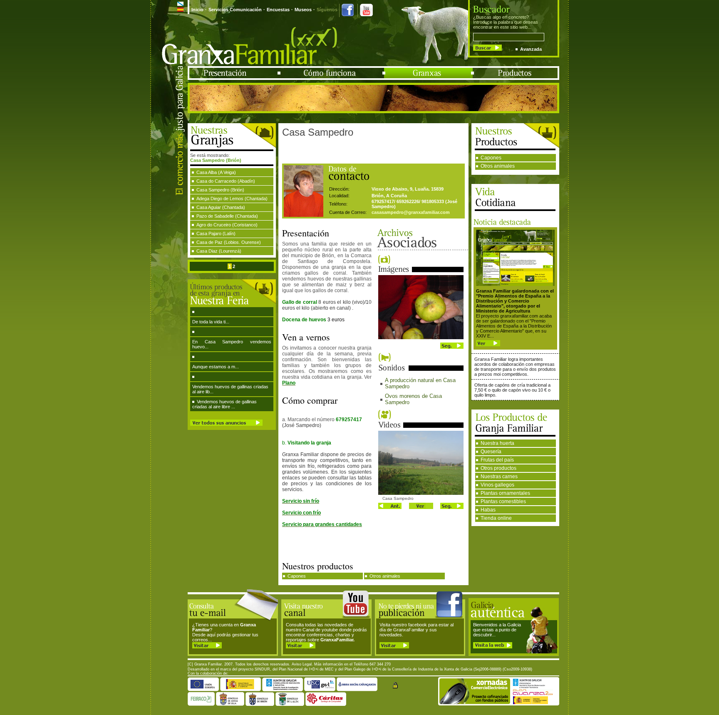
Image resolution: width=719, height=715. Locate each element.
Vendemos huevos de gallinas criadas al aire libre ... (224, 404)
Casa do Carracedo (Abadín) (225, 181)
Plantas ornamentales (505, 493)
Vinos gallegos (497, 485)
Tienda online (496, 518)
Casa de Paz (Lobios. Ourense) (228, 242)
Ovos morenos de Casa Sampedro (413, 399)
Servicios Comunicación (235, 9)
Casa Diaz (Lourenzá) (218, 250)
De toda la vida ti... (210, 321)
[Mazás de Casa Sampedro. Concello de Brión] (421, 337)
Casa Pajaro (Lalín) (216, 233)
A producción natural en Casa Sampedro (420, 383)
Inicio (197, 9)
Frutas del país (497, 460)
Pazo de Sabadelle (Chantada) (227, 216)
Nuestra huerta (497, 443)
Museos (303, 9)
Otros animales (498, 166)
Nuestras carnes (499, 476)
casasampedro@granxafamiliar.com (411, 212)
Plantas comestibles (503, 501)
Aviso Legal (302, 664)
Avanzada (531, 49)
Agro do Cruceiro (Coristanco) (227, 224)
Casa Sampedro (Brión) (220, 189)
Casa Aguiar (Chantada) (220, 207)
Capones (491, 158)
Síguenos (327, 9)
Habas (488, 510)
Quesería (491, 451)
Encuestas (278, 9)
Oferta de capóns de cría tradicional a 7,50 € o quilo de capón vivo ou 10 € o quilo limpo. (512, 389)
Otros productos (498, 468)
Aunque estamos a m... (215, 366)
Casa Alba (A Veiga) (216, 172)
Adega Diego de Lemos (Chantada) (232, 198)
